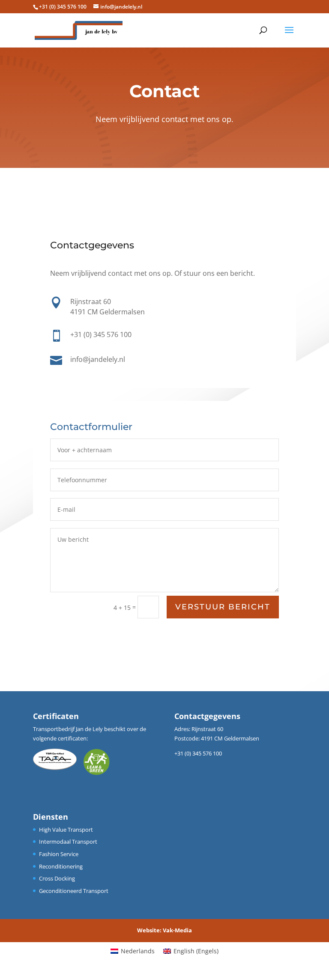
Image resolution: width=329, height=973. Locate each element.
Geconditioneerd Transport (73, 891)
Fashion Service (58, 854)
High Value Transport (66, 829)
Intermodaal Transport (68, 841)
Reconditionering (61, 866)
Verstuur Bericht (222, 607)
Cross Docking (57, 878)
